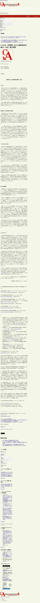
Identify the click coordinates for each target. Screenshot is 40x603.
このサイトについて (6, 575)
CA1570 (2, 272)
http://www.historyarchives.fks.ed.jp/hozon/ (7, 303)
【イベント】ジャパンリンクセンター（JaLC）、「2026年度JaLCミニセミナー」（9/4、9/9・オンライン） (7, 505)
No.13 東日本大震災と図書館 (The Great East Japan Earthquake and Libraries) (7, 542)
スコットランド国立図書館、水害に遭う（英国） (11, 441)
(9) (3, 136)
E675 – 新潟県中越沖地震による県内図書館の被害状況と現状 (13, 444)
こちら (7, 63)
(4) (19, 127)
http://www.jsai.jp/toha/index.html (6, 300)
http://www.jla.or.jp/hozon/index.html (6, 296)
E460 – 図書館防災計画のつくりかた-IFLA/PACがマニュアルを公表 (14, 445)
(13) (21, 236)
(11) (6, 169)
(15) (21, 269)
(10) (3, 150)
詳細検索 (1, 20)
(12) (19, 197)
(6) (5, 129)
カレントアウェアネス (4, 418)
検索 (1, 30)
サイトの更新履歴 (6, 578)
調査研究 (28, 16)
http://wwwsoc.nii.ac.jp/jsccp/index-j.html (7, 307)
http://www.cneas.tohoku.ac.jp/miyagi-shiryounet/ (10, 338)
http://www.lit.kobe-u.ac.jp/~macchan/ (20, 324)
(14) (11, 245)
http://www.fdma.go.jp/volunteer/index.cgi (10, 292)
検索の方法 (5, 577)
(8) (11, 135)
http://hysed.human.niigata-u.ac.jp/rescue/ (9, 345)
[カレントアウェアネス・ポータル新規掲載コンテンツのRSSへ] (6, 569)
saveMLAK (4, 561)
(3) (3, 127)
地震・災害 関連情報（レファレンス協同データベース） (7, 557)
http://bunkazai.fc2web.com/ (5, 352)
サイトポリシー (5, 576)
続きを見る (3, 478)
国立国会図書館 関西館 (7, 579)
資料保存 (10, 418)
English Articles (36, 16)
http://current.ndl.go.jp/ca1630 (5, 416)
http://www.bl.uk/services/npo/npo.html (7, 404)
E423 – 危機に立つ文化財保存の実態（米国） (10, 440)
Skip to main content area (4, 0)
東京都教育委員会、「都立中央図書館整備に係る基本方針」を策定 (7, 501)
